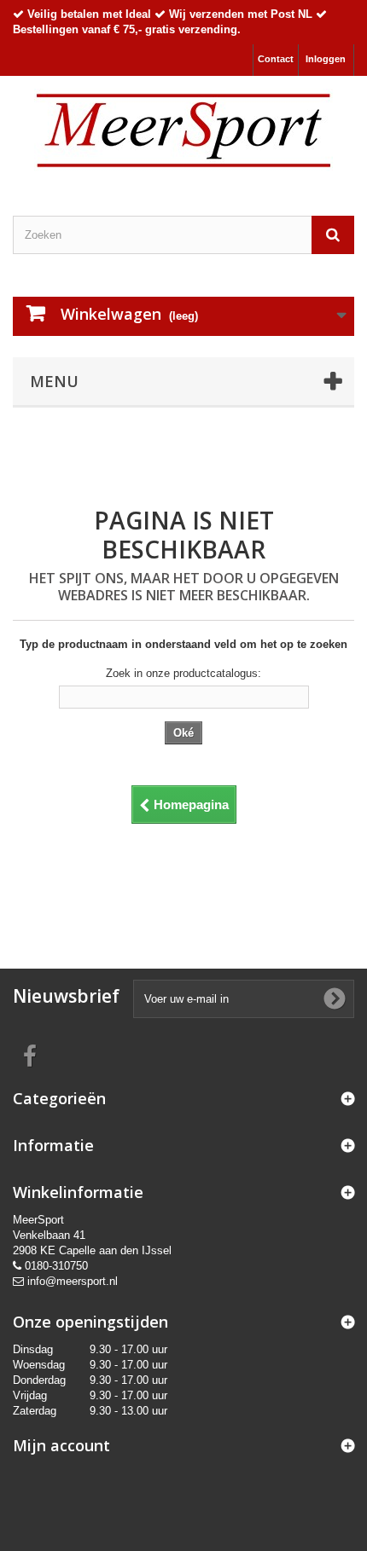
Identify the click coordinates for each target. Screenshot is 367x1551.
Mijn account (61, 1445)
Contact (276, 59)
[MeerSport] (183, 131)
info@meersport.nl (72, 1281)
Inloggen (326, 59)
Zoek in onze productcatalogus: (183, 673)
